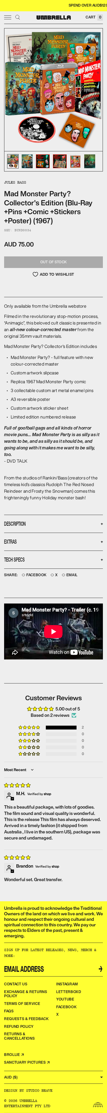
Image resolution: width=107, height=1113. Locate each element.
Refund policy (18, 1026)
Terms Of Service (22, 1003)
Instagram (67, 984)
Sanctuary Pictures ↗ (27, 1062)
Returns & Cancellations (19, 1036)
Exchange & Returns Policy (25, 994)
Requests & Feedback (26, 1018)
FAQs (9, 1011)
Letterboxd (68, 991)
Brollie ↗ (14, 1054)
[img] (17, 785)
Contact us (15, 984)
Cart (93, 17)
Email (72, 575)
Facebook (36, 575)
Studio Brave (39, 1090)
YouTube (65, 999)
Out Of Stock (53, 262)
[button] (30, 728)
